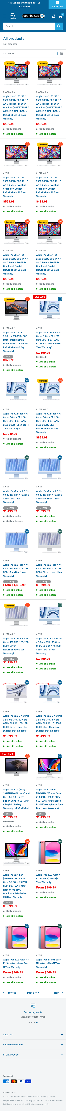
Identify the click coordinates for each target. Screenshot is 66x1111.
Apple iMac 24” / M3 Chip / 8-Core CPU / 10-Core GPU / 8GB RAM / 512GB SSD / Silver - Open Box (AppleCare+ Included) (16, 723)
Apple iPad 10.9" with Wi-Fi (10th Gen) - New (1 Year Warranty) (49, 878)
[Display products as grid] (56, 53)
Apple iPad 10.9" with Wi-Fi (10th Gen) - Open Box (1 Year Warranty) (16, 963)
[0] (60, 16)
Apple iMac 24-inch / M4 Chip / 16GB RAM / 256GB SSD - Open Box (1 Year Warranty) (49, 497)
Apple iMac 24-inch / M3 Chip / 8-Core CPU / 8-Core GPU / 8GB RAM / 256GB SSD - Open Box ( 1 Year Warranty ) (16, 421)
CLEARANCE (9, 634)
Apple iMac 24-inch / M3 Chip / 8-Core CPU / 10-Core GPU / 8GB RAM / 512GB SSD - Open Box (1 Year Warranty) (49, 340)
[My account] (53, 16)
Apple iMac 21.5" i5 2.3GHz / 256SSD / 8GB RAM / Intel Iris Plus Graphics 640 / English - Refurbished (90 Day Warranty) (15, 341)
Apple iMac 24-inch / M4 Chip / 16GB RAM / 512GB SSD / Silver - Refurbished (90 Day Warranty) (16, 646)
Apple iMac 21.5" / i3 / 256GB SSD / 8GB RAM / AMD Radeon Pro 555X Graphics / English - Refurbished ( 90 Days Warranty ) (15, 186)
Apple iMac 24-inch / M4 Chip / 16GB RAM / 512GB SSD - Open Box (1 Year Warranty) (16, 570)
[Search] (59, 26)
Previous (11, 992)
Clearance (9, 92)
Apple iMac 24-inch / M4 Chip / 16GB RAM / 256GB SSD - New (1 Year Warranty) (16, 497)
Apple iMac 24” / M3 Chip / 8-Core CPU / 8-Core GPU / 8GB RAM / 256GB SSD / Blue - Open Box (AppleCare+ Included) (49, 723)
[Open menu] (4, 16)
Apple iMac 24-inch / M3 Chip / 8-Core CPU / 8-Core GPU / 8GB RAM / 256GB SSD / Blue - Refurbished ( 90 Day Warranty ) (49, 423)
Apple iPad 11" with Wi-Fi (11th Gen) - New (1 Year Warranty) (49, 963)
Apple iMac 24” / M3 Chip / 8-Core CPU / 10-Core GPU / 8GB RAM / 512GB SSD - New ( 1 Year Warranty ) (49, 646)
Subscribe (57, 6)
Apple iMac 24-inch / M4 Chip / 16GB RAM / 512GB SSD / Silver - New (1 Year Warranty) (49, 570)
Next (56, 992)
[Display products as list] (61, 53)
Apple (6, 173)
